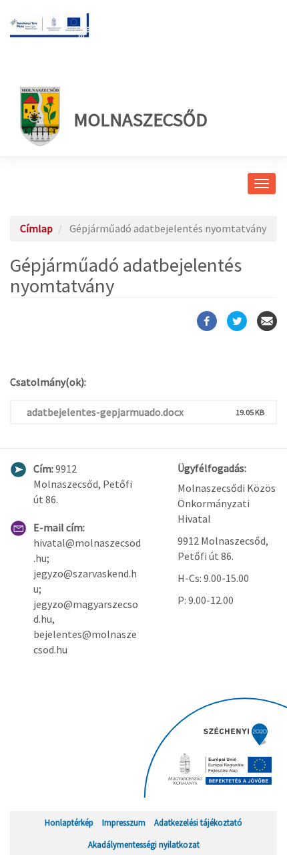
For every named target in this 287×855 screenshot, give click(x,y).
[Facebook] (207, 321)
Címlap (36, 228)
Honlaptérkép (69, 822)
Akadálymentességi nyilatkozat (144, 844)
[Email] (267, 321)
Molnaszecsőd (140, 119)
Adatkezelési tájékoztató (198, 822)
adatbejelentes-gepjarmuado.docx (105, 411)
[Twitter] (237, 321)
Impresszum (124, 822)
